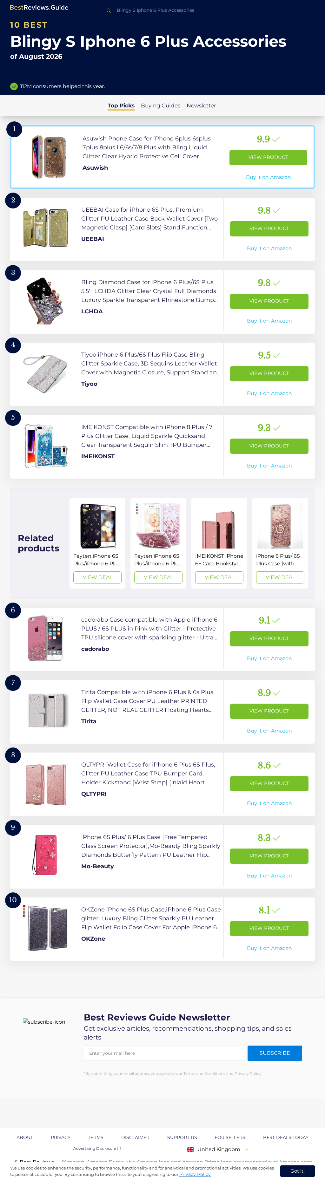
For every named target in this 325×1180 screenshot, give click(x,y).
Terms (95, 1137)
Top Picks (121, 105)
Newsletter (201, 105)
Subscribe (275, 1053)
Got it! (297, 1171)
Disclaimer (135, 1137)
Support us (182, 1137)
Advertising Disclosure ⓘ (97, 1148)
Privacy (60, 1137)
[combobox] (162, 10)
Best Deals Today (285, 1137)
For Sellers (230, 1137)
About (25, 1137)
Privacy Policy (195, 1174)
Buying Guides (160, 105)
